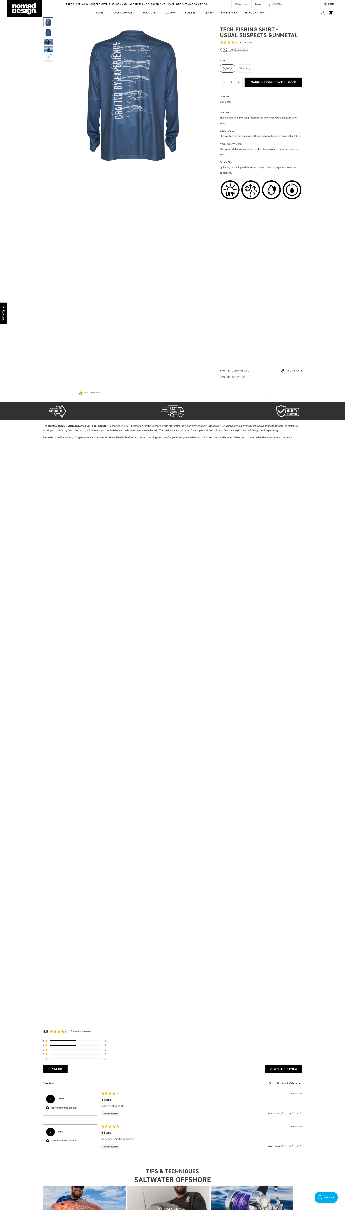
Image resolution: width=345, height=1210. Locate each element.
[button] (261, 42)
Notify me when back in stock (273, 82)
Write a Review (287, 1070)
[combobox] (288, 4)
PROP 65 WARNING (92, 392)
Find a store (294, 371)
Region (258, 4)
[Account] (323, 13)
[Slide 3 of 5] (48, 42)
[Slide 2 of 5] (48, 32)
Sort (272, 1083)
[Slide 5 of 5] (48, 57)
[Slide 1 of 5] (48, 22)
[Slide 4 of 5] (48, 49)
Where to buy (242, 4)
